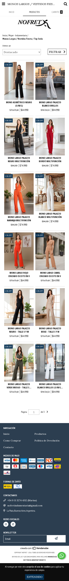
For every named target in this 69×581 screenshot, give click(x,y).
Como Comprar (12, 440)
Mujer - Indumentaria (18, 35)
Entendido (34, 576)
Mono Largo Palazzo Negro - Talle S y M (19, 330)
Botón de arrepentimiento (34, 560)
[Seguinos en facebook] (13, 524)
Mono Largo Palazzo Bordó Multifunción (50, 159)
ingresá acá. (52, 557)
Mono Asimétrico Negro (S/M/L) (19, 104)
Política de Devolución (46, 440)
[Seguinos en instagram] (5, 524)
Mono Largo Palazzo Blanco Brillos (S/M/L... (50, 385)
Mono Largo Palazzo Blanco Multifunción (50, 215)
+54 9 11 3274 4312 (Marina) (22, 500)
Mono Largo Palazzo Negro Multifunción (19, 159)
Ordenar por (7, 45)
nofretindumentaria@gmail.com (24, 505)
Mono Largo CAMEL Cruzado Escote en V (50, 274)
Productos (40, 433)
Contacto (8, 447)
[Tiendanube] (34, 549)
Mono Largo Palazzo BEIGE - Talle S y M (50, 330)
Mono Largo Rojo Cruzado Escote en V (19, 274)
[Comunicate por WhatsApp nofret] (62, 555)
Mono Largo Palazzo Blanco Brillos (50, 104)
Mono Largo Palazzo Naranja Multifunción (19, 218)
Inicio (5, 35)
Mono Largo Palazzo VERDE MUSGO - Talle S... (19, 385)
